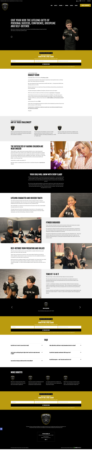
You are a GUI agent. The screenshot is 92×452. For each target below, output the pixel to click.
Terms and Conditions (25, 447)
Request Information (85, 5)
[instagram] (46, 439)
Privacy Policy (19, 447)
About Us (55, 5)
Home (51, 5)
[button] (1, 429)
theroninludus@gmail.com (46, 437)
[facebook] (76, 1)
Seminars (66, 5)
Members (89, 0)
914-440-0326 (83, 0)
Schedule (71, 5)
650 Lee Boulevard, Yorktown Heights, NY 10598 (46, 435)
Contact (76, 5)
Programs (60, 5)
